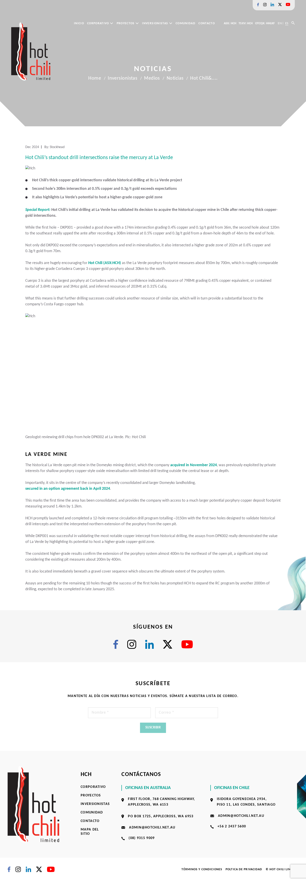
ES (286, 23)
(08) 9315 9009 (142, 838)
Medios (152, 78)
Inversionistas (155, 23)
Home (94, 78)
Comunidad (185, 23)
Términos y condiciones (201, 869)
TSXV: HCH (246, 23)
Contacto (206, 23)
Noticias (175, 78)
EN (280, 23)
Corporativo (98, 23)
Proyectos (126, 23)
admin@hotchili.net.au (152, 827)
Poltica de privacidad (244, 869)
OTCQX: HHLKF (265, 23)
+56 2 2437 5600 (232, 826)
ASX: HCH (230, 23)
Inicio (79, 23)
